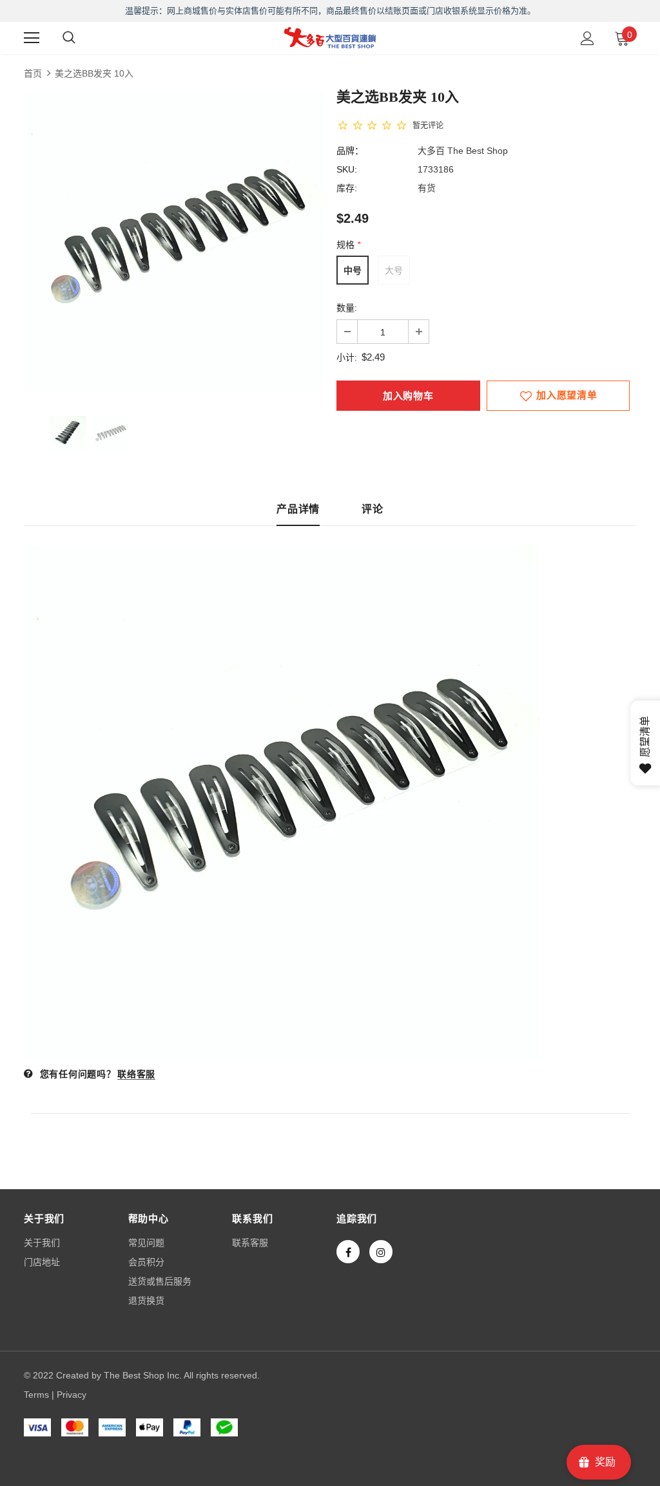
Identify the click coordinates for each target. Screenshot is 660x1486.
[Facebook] (348, 1251)
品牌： (350, 151)
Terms (36, 1394)
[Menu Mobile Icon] (31, 38)
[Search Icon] (69, 38)
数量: (346, 308)
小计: (346, 357)
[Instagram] (381, 1251)
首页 (33, 73)
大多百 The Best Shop (463, 151)
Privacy (71, 1394)
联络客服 (136, 1074)
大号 (394, 270)
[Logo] (330, 37)
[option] (174, 241)
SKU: (346, 169)
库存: (346, 188)
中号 (353, 270)
